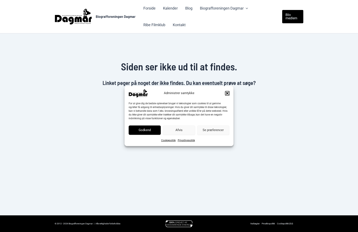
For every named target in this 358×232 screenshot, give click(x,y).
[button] (227, 93)
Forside (149, 8)
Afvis (179, 130)
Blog (188, 8)
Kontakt (179, 25)
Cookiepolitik (168, 140)
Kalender (170, 8)
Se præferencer (213, 130)
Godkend (145, 130)
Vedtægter (255, 223)
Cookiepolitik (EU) (285, 223)
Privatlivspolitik (186, 140)
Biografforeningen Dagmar (115, 16)
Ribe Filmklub (154, 25)
